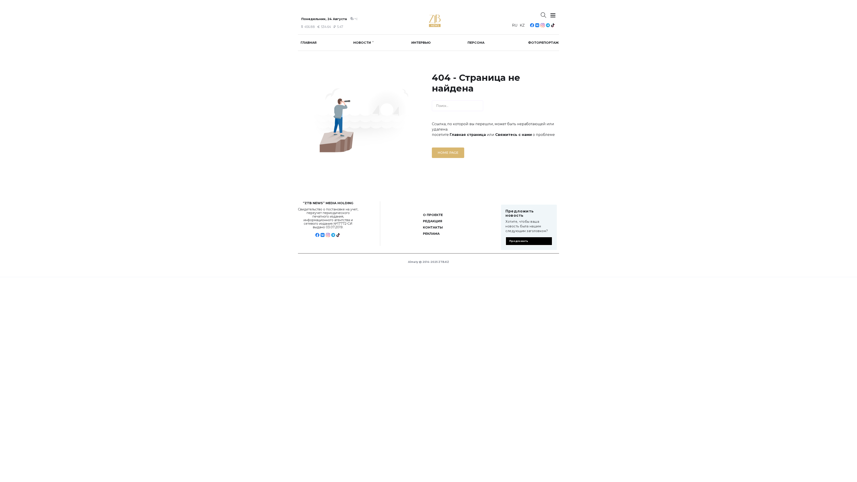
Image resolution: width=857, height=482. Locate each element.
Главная (308, 43)
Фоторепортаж (543, 43)
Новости (362, 43)
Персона (476, 43)
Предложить (518, 241)
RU (515, 25)
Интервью (421, 43)
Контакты (433, 227)
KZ (522, 25)
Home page (448, 153)
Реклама (431, 233)
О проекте (433, 215)
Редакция (432, 221)
